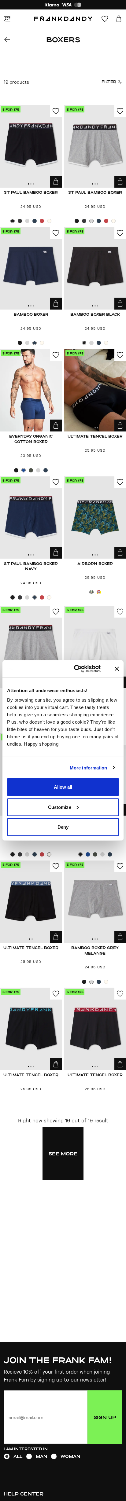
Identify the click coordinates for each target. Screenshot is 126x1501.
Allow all (63, 787)
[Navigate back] (7, 39)
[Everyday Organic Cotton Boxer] (31, 390)
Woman (70, 1456)
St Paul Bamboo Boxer (31, 192)
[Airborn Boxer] (95, 517)
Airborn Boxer (95, 563)
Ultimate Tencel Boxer (95, 436)
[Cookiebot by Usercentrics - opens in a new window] (82, 669)
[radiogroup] (63, 1456)
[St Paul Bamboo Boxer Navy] (31, 517)
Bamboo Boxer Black (95, 314)
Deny (63, 827)
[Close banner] (117, 668)
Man (41, 1456)
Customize (59, 806)
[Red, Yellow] (98, 592)
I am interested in (26, 1449)
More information (88, 767)
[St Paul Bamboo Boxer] (31, 146)
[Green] (91, 592)
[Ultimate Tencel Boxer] (95, 390)
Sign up (105, 1417)
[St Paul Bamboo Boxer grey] (31, 647)
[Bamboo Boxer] (31, 268)
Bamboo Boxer (31, 314)
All (17, 1456)
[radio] (7, 1456)
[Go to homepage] (63, 18)
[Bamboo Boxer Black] (95, 268)
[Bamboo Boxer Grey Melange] (95, 902)
